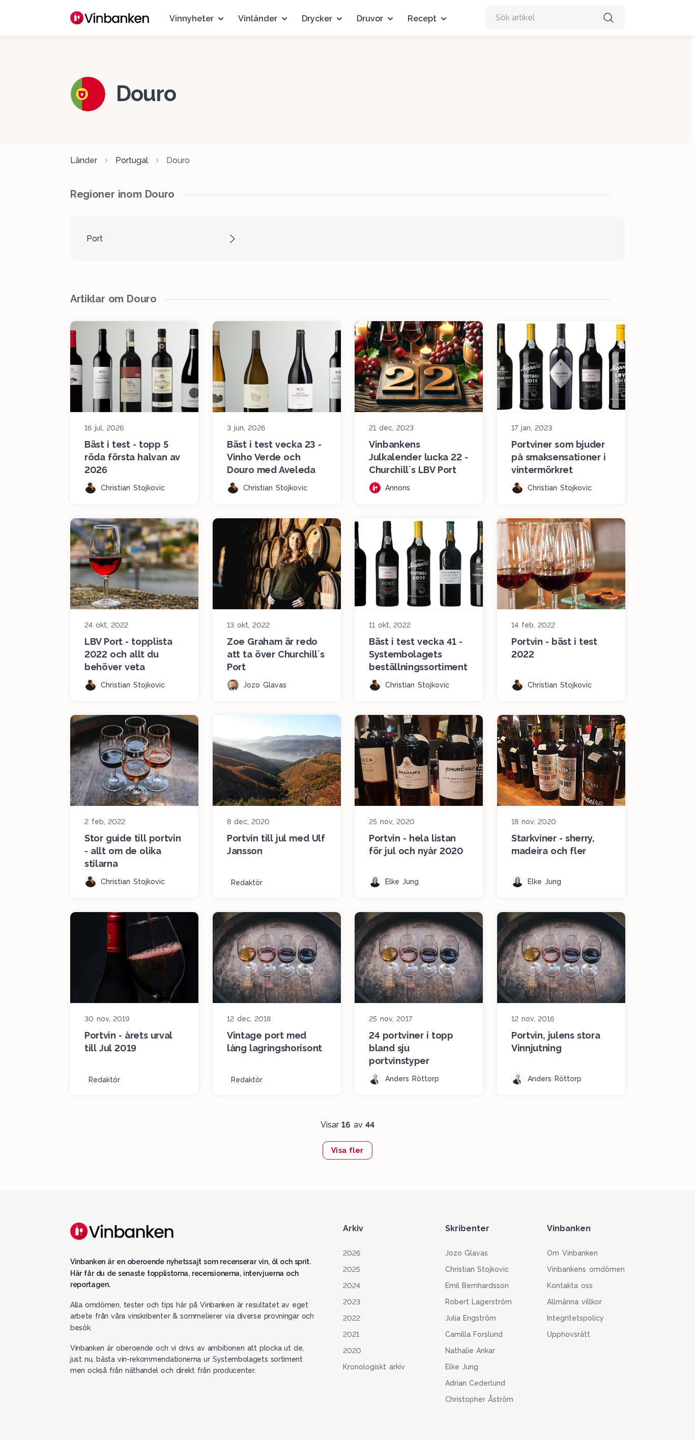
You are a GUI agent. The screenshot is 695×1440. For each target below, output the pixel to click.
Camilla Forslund (474, 1334)
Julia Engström (471, 1318)
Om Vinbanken (572, 1253)
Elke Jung (462, 1367)
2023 (351, 1302)
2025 (351, 1269)
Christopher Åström (479, 1399)
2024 (351, 1285)
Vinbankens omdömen (586, 1269)
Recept (422, 18)
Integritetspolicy (575, 1318)
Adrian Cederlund (475, 1383)
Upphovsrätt (568, 1334)
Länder (83, 160)
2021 (351, 1334)
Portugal (131, 160)
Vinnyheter (191, 18)
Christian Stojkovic (477, 1269)
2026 (351, 1253)
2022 (351, 1318)
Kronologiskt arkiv (374, 1367)
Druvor (370, 18)
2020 (352, 1351)
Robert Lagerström (478, 1302)
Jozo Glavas (466, 1253)
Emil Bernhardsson (477, 1285)
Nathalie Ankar (470, 1351)
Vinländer (257, 18)
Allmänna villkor (574, 1302)
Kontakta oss (570, 1285)
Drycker (317, 18)
